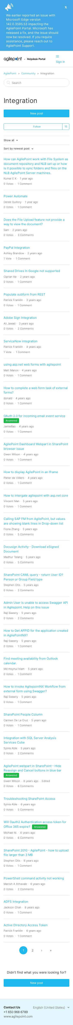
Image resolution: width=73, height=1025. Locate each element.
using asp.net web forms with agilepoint (32, 364)
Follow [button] (37, 126)
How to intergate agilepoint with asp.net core (36, 495)
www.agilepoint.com (18, 1016)
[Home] (24, 60)
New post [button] (36, 113)
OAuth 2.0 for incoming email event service (34, 416)
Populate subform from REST (24, 294)
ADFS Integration (16, 901)
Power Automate (16, 196)
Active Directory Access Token (26, 925)
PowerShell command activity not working (34, 878)
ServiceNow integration (21, 341)
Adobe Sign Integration (20, 318)
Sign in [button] (60, 61)
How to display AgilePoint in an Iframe (31, 472)
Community (28, 73)
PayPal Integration (17, 248)
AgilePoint (10, 73)
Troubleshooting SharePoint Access (29, 799)
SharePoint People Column (23, 714)
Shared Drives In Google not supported (32, 271)
